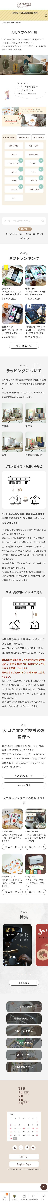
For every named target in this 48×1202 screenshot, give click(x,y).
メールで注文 (24, 785)
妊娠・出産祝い (14, 146)
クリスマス (16, 188)
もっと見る (24, 982)
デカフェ (31, 233)
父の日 (37, 170)
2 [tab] (22, 974)
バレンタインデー (15, 162)
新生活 (14, 154)
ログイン (24, 1156)
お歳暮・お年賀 (35, 188)
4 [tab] (30, 974)
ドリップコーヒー (16, 233)
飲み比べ (25, 238)
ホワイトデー (36, 162)
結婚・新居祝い (34, 154)
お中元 (17, 179)
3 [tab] (26, 974)
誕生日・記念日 (34, 146)
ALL (14, 198)
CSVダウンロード (24, 775)
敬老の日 (36, 179)
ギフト (41, 233)
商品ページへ (12, 846)
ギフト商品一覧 (24, 345)
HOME (4, 23)
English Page (24, 1164)
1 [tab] (18, 974)
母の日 (17, 170)
